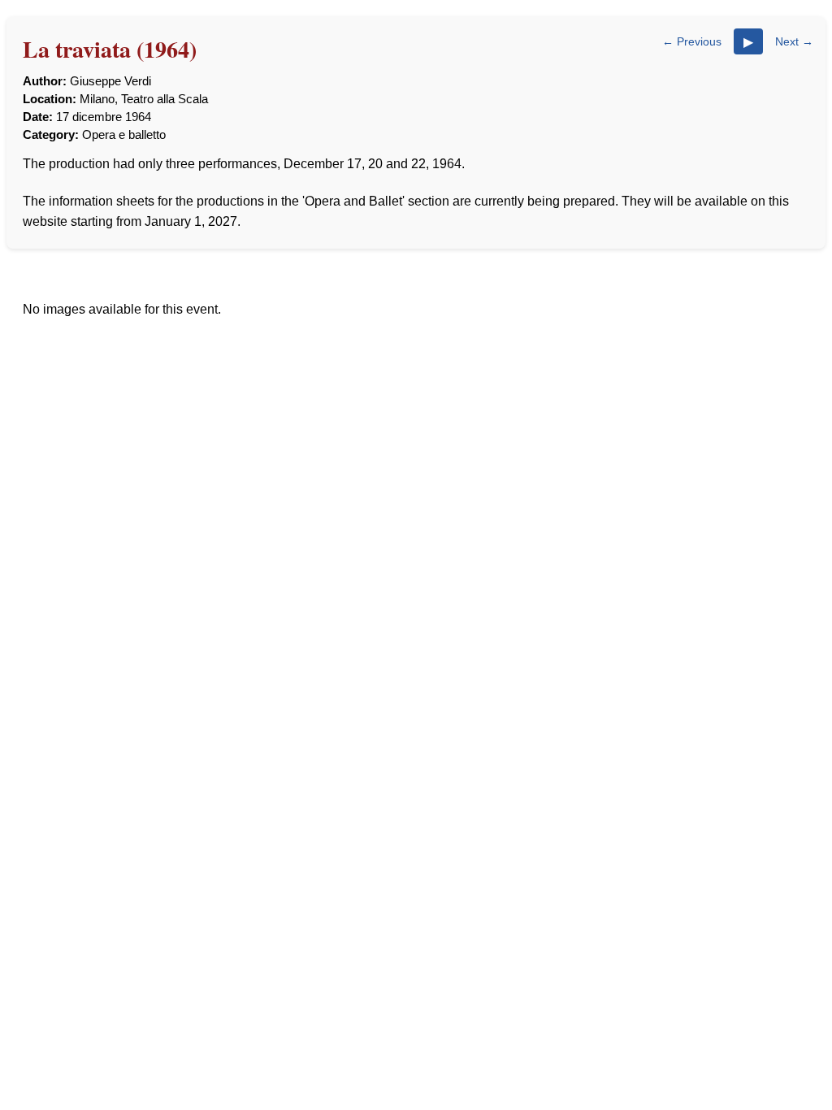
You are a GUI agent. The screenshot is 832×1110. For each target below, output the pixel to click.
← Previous (692, 41)
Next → (794, 41)
